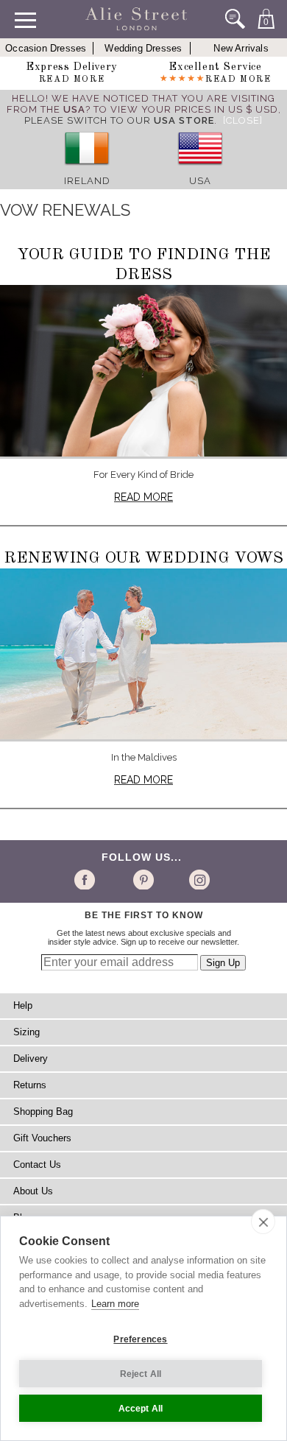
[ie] (86, 169)
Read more (143, 497)
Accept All (140, 1408)
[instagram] (197, 879)
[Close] (243, 120)
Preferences (140, 1339)
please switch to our (119, 120)
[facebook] (87, 879)
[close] (263, 1221)
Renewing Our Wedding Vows (143, 558)
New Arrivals (240, 48)
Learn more (115, 1303)
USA (200, 180)
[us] (200, 169)
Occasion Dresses (45, 48)
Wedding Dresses (143, 48)
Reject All (141, 1374)
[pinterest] (142, 879)
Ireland (87, 180)
